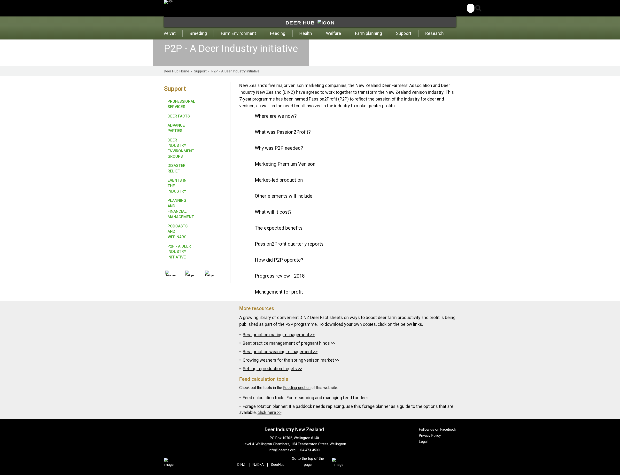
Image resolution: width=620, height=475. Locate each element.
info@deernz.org (282, 450)
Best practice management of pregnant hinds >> (289, 343)
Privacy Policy (430, 435)
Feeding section (296, 387)
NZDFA (258, 464)
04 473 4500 (310, 450)
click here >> (269, 412)
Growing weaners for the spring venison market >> (291, 360)
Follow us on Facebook (437, 429)
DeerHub (278, 464)
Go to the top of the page (308, 461)
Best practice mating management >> (279, 334)
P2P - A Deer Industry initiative (235, 71)
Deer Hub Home (176, 71)
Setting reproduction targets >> (272, 368)
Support (200, 71)
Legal (423, 441)
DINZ (241, 464)
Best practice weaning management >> (280, 351)
